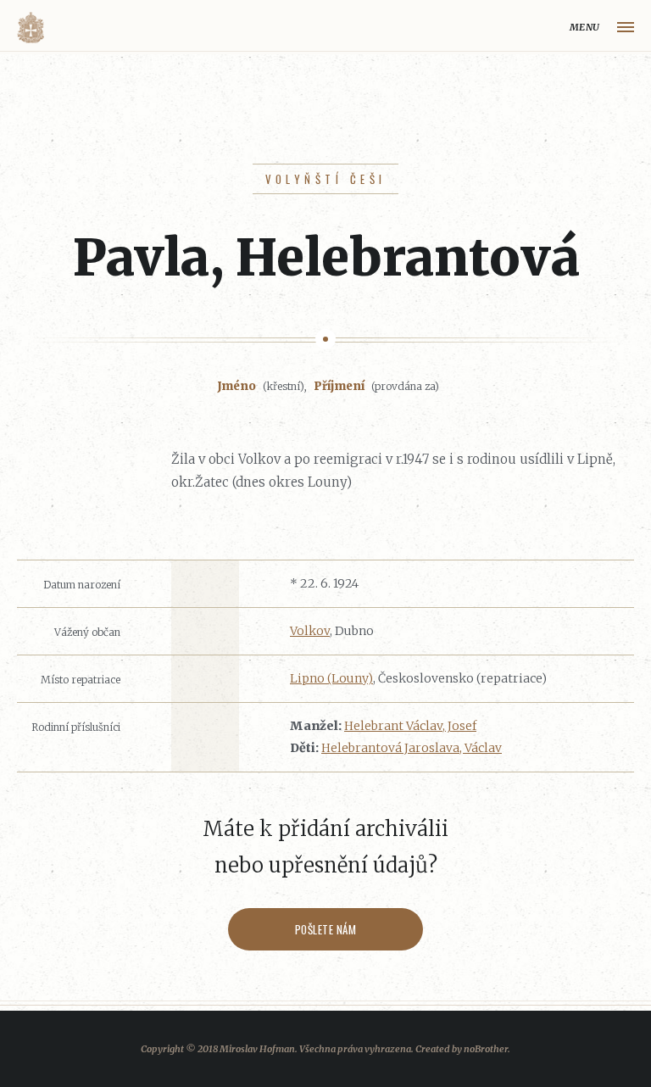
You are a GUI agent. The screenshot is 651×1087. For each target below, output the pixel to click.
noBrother (486, 1049)
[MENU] (626, 27)
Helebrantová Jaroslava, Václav (411, 747)
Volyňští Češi (326, 178)
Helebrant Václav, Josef (410, 725)
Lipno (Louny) (331, 678)
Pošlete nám (326, 929)
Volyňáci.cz (30, 27)
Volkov (310, 630)
